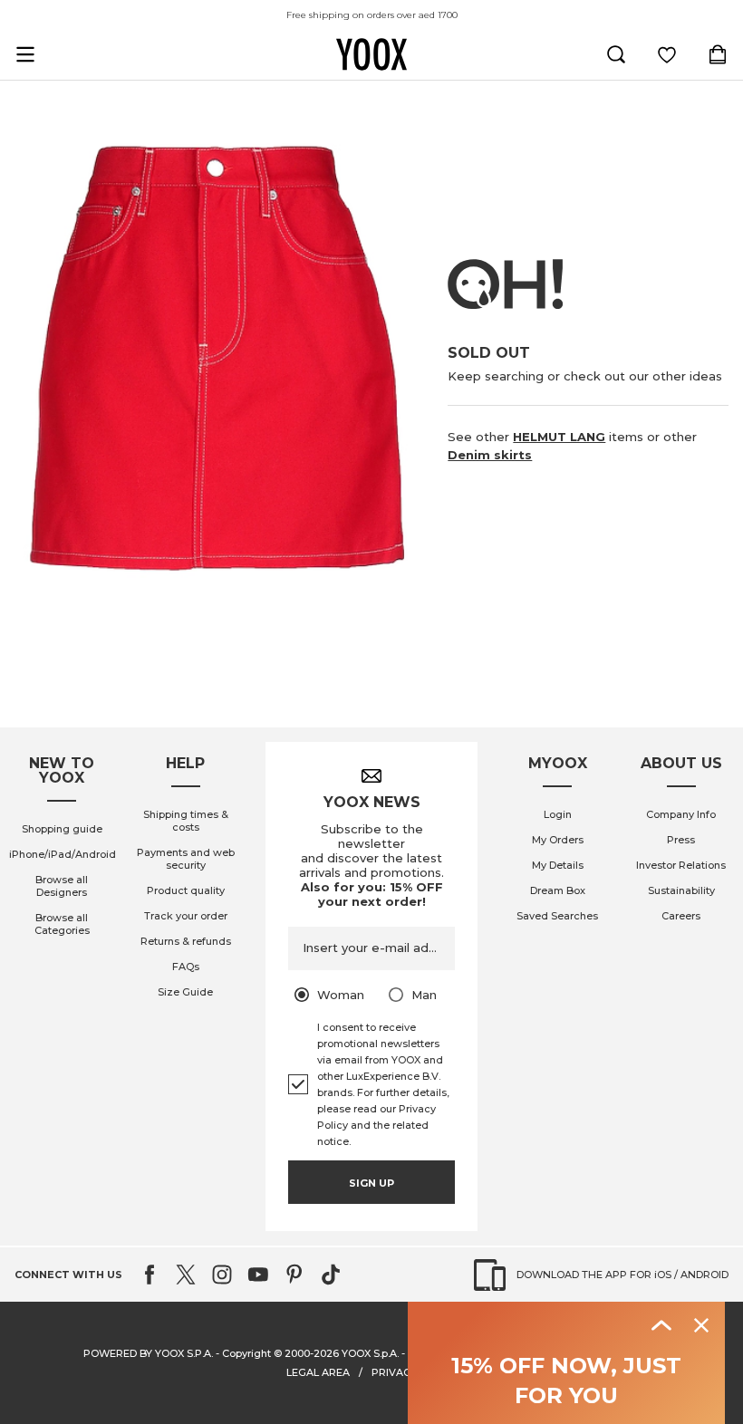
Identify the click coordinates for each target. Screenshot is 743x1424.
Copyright (246, 1353)
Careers (680, 915)
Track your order (185, 915)
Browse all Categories (62, 924)
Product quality (186, 890)
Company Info (681, 814)
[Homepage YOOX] (371, 54)
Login (558, 814)
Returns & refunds (185, 941)
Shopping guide (62, 829)
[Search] (616, 54)
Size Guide (185, 992)
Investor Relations (681, 865)
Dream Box (557, 890)
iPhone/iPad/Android (62, 854)
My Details (558, 865)
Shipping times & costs (185, 820)
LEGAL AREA (318, 1372)
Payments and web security (186, 858)
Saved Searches (557, 915)
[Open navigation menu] (25, 54)
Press (681, 839)
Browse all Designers (61, 886)
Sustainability (681, 890)
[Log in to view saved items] (667, 54)
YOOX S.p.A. (370, 1353)
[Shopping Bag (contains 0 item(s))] (718, 54)
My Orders (558, 839)
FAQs (185, 966)
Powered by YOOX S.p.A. (148, 1353)
